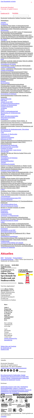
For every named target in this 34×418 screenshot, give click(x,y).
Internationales (5, 151)
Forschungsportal (5, 209)
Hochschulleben (5, 83)
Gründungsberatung (6, 214)
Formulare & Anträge (6, 148)
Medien (3, 114)
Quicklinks (15, 13)
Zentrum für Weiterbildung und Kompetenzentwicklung (13, 389)
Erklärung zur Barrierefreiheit (9, 105)
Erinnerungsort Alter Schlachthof (10, 393)
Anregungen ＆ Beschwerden (9, 134)
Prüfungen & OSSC (6, 139)
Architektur (4, 108)
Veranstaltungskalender (7, 259)
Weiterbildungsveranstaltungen (9, 236)
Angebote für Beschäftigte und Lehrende (12, 242)
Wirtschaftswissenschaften (8, 117)
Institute (3, 177)
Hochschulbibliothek (6, 388)
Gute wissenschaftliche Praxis (9, 204)
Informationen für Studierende (9, 145)
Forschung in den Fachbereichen (10, 170)
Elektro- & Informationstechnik (9, 111)
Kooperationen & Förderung (8, 94)
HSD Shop (4, 100)
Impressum (8, 368)
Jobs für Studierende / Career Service (11, 150)
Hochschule (4, 18)
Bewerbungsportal (6, 131)
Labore (3, 189)
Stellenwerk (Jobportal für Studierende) (15, 378)
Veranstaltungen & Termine (8, 64)
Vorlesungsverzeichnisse (7, 137)
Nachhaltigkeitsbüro (22, 391)
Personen (3, 81)
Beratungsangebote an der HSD (9, 147)
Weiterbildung (4, 20)
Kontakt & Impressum (7, 106)
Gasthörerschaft (5, 241)
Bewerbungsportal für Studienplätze (10, 375)
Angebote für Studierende (8, 247)
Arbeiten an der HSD (6, 102)
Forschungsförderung (6, 199)
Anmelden (3, 416)
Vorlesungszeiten (5, 136)
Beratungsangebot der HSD (17, 376)
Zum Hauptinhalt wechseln (8, 1)
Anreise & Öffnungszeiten (8, 67)
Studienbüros (24, 386)
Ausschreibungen (5, 196)
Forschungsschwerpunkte (8, 164)
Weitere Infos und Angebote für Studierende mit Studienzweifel (8, 348)
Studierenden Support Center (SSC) (10, 386)
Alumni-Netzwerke (6, 99)
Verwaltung (4, 39)
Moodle (8, 378)
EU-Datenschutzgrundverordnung (10, 103)
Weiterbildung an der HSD (8, 230)
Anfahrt (3, 368)
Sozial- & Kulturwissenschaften (9, 116)
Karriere (18, 379)
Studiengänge (4, 119)
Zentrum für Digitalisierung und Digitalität (16, 390)
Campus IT (15, 388)
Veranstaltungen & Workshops (9, 158)
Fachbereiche (11, 18)
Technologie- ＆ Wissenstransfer (10, 215)
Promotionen (4, 156)
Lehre (2, 132)
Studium (17, 18)
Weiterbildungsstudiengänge (8, 231)
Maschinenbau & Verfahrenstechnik (10, 113)
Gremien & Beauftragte (7, 70)
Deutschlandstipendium (7, 161)
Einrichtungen (4, 30)
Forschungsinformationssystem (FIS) (11, 198)
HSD (2, 258)
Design (3, 109)
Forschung (23, 18)
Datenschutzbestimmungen (19, 368)
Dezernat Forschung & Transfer (9, 206)
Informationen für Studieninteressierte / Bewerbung (15, 129)
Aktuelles (3, 22)
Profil (2, 59)
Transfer (28, 18)
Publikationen (4, 212)
